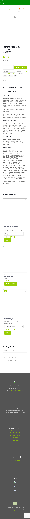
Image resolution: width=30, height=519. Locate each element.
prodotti (5, 75)
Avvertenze (15, 438)
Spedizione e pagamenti (15, 432)
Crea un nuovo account (15, 460)
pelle (15, 75)
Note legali (15, 434)
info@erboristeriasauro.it (17, 390)
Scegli (7, 240)
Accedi (15, 459)
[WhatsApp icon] (12, 513)
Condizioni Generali (15, 440)
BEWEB (16, 510)
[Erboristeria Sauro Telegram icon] (18, 513)
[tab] (15, 85)
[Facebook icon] (14, 513)
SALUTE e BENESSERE (9, 354)
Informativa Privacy (15, 435)
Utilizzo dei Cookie (15, 437)
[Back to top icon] (15, 503)
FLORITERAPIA (7, 364)
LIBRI (5, 367)
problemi (10, 75)
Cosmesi (20, 73)
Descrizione (5, 85)
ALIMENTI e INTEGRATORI (10, 360)
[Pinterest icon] (16, 513)
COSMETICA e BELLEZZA (10, 357)
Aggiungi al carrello (20, 67)
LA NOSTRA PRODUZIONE (10, 350)
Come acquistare (15, 430)
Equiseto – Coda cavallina (11, 226)
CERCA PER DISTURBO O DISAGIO (12, 342)
